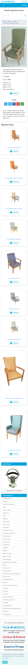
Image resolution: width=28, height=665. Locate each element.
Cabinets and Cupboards (9, 504)
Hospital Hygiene (7, 536)
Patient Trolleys (6, 576)
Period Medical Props (8, 579)
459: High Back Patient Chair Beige (14, 208)
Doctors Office (6, 524)
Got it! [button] (5, 662)
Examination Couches (8, 530)
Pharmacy (5, 582)
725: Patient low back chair (14, 278)
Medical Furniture (7, 556)
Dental (4, 515)
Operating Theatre (7, 570)
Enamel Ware (6, 527)
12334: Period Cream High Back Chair (14, 398)
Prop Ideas (5, 588)
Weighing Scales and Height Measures (12, 608)
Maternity (5, 550)
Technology (5, 602)
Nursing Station (6, 568)
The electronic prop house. (14, 650)
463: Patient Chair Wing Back (14, 239)
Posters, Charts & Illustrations (10, 585)
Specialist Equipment (8, 596)
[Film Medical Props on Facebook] (23, 1)
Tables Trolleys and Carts (9, 599)
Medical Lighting (7, 559)
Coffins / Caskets (7, 510)
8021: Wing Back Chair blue (14, 450)
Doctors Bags (6, 521)
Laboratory (5, 547)
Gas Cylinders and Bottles (9, 533)
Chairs (9, 21)
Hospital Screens (7, 539)
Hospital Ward (6, 544)
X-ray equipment (7, 614)
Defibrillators (6, 513)
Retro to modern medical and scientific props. (14, 631)
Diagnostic (5, 518)
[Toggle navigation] (3, 5)
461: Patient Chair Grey (14, 308)
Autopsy (5, 501)
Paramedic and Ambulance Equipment (12, 573)
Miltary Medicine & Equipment (10, 562)
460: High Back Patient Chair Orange (14, 178)
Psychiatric (5, 594)
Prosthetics (5, 591)
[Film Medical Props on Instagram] (25, 1)
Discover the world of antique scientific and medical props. (14, 641)
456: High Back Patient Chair (14, 147)
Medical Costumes (7, 553)
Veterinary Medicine (7, 605)
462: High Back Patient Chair (14, 339)
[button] (14, 151)
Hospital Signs (6, 541)
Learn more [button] (5, 658)
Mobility (5, 565)
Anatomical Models (7, 498)
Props (24, 5)
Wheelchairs (6, 611)
